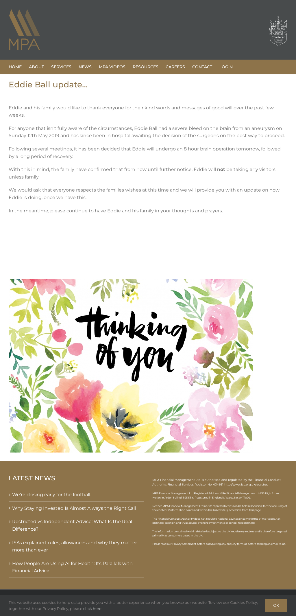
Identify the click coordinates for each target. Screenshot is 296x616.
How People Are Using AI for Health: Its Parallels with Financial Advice (72, 567)
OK (276, 605)
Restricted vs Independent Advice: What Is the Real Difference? (72, 525)
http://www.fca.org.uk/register (245, 484)
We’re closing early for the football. (51, 494)
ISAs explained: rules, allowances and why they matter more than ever (74, 546)
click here (92, 608)
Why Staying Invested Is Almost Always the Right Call (74, 508)
